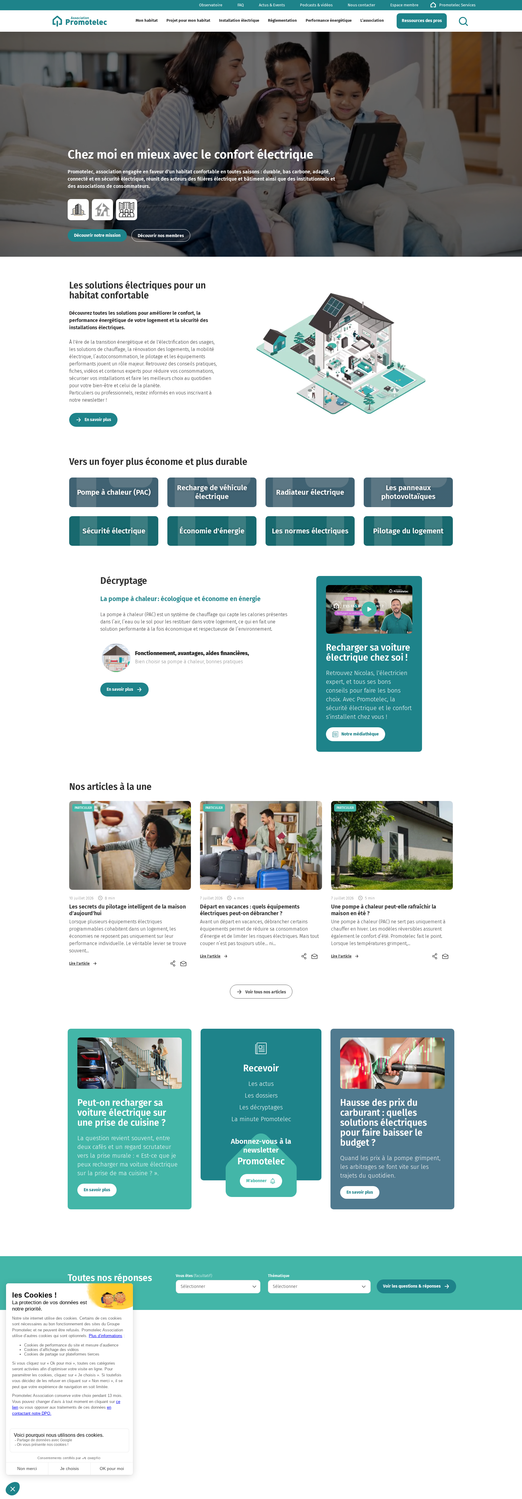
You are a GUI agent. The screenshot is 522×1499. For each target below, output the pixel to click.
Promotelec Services (457, 5)
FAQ (240, 5)
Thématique (278, 1275)
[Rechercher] (464, 21)
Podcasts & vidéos (316, 5)
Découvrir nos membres (161, 235)
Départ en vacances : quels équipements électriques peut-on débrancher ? (250, 910)
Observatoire (210, 5)
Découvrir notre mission (97, 235)
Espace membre (404, 5)
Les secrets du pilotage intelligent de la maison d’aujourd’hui (127, 910)
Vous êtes (194, 1275)
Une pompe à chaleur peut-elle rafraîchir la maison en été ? (383, 910)
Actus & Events (272, 5)
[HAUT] (507, 1481)
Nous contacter (361, 5)
